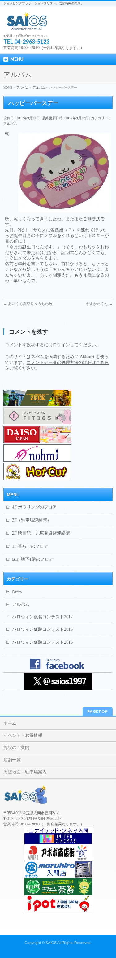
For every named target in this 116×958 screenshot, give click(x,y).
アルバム (10, 123)
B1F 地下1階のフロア (32, 559)
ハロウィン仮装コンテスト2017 (42, 617)
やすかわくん (99, 304)
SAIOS (51, 943)
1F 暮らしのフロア (30, 546)
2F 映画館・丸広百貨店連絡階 (41, 533)
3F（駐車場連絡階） (31, 520)
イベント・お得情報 (22, 735)
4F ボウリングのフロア (34, 507)
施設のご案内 (16, 747)
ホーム (9, 723)
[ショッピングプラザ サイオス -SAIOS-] (27, 23)
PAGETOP (97, 711)
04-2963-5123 (31, 41)
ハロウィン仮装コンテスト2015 (42, 629)
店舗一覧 (12, 760)
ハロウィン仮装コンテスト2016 (42, 642)
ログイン (61, 345)
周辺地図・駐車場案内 (25, 772)
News (17, 591)
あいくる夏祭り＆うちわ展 (28, 304)
